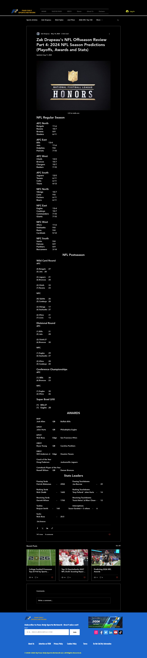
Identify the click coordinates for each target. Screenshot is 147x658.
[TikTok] (120, 632)
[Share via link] (52, 528)
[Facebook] (101, 632)
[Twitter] (106, 632)
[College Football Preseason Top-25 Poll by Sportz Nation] (41, 557)
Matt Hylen (59, 20)
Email (26, 627)
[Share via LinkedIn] (47, 528)
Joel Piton (71, 20)
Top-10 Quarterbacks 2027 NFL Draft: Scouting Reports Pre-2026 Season (73, 570)
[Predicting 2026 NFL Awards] (106, 557)
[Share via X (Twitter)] (42, 528)
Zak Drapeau (46, 20)
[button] (58, 11)
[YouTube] (116, 632)
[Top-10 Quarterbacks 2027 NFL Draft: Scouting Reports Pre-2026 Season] (73, 557)
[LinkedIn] (111, 632)
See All (118, 546)
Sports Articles (31, 20)
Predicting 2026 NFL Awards (102, 570)
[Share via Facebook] (37, 528)
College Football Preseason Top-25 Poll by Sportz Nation (40, 570)
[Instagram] (96, 632)
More (98, 20)
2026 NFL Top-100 (85, 20)
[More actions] (109, 34)
